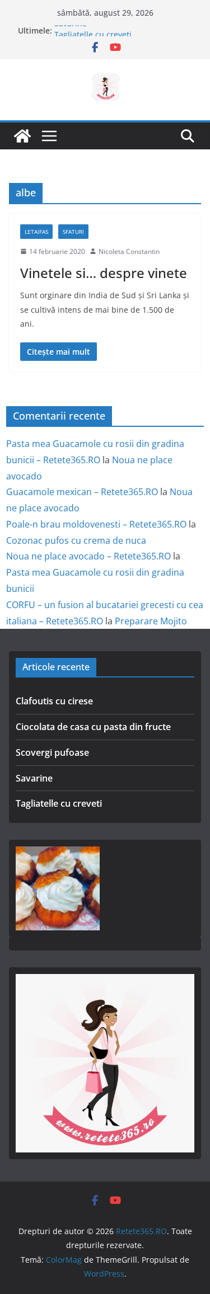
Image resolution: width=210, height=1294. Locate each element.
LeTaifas (36, 232)
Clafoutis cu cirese (54, 701)
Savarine (70, 27)
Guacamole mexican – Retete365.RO (82, 492)
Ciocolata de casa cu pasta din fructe (93, 727)
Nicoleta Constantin (129, 251)
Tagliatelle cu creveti (59, 803)
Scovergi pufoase (52, 752)
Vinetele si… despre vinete (103, 272)
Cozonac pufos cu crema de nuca (76, 540)
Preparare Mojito (151, 621)
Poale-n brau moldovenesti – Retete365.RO (96, 524)
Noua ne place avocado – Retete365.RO (88, 556)
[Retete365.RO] (22, 136)
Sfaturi (73, 232)
